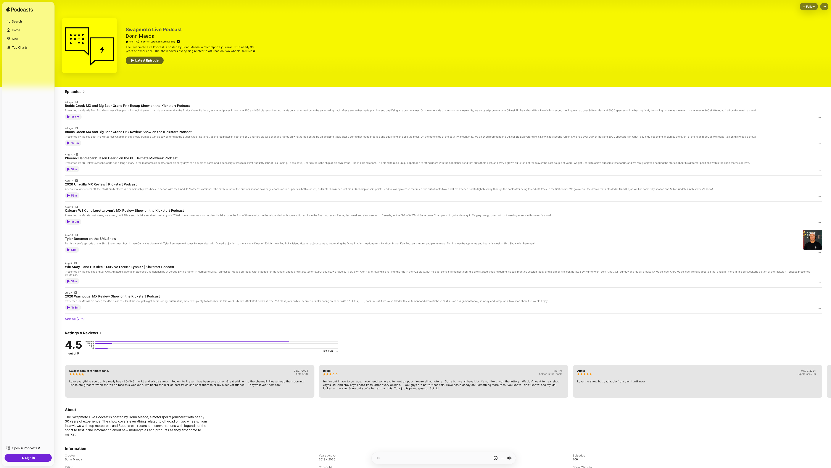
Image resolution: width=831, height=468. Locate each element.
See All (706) (75, 319)
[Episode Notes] (495, 458)
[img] (19, 10)
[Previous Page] (61, 381)
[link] (75, 91)
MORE (252, 51)
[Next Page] (827, 381)
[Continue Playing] (502, 458)
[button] (28, 21)
